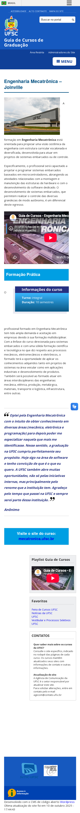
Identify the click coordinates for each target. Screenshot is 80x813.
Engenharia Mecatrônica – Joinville (33, 84)
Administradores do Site (61, 52)
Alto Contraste (38, 11)
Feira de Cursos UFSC (45, 609)
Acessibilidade (18, 11)
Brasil (12, 3)
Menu (66, 61)
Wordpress (67, 802)
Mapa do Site (56, 11)
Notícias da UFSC (42, 613)
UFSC (35, 616)
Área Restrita (37, 52)
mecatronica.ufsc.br (36, 538)
